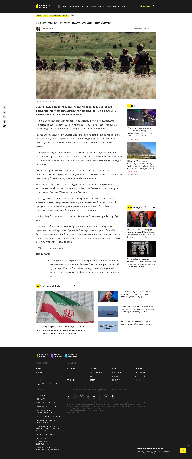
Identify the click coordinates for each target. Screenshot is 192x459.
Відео (93, 6)
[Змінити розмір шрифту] (154, 29)
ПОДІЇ (72, 15)
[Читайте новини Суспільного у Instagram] (88, 396)
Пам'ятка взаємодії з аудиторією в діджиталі (47, 449)
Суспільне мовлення (45, 403)
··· (133, 6)
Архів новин (41, 395)
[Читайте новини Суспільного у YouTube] (94, 396)
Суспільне (97, 408)
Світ (69, 376)
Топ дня (93, 368)
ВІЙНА (39, 15)
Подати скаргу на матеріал (48, 434)
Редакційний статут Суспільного (45, 443)
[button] (4, 107)
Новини (138, 380)
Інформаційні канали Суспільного (46, 421)
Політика (116, 372)
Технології (140, 376)
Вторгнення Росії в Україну (59, 15)
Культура (116, 380)
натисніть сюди (98, 411)
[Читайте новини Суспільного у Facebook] (75, 396)
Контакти (40, 399)
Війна (65, 6)
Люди (92, 376)
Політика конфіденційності (49, 416)
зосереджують (88, 268)
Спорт (92, 380)
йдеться (59, 178)
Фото (124, 6)
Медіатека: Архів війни (46, 384)
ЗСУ (45, 15)
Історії (115, 376)
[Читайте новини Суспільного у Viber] (100, 396)
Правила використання (47, 407)
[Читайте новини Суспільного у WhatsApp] (112, 396)
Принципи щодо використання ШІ (44, 411)
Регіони (85, 6)
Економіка (140, 372)
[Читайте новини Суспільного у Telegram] (106, 396)
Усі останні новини (54, 248)
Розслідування (113, 6)
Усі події (71, 368)
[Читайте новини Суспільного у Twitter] (81, 396)
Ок (183, 450)
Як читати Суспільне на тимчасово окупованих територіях (47, 428)
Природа (71, 380)
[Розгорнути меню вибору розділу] (59, 6)
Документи (41, 438)
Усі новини (74, 6)
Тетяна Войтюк (47, 29)
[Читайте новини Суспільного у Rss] (69, 396)
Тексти (101, 6)
